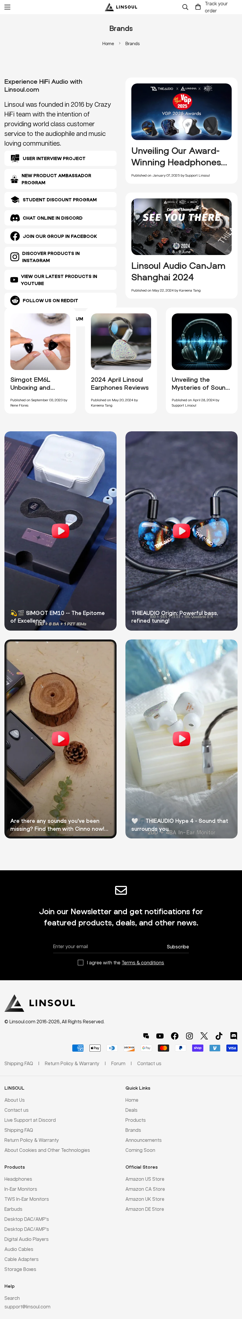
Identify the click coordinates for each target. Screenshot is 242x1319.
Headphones (18, 1179)
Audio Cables (18, 1249)
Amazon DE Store (144, 1209)
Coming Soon (140, 1150)
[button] (198, 7)
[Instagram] (189, 1036)
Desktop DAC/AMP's (26, 1219)
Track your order (216, 7)
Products (135, 1120)
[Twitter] (204, 1036)
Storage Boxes (20, 1269)
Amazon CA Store (145, 1189)
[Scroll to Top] (230, 1287)
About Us (14, 1100)
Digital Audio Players (26, 1239)
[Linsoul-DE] (121, 7)
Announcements (143, 1140)
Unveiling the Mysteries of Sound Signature (201, 387)
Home (108, 43)
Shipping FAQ (18, 1130)
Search (12, 1298)
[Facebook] (175, 1036)
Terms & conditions (143, 962)
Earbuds (13, 1209)
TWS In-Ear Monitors (26, 1199)
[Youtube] (160, 1036)
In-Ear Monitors (20, 1189)
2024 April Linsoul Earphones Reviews (120, 383)
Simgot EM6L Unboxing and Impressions (30, 387)
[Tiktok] (219, 1036)
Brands (133, 1130)
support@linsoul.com (27, 1306)
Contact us (16, 1110)
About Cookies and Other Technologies (47, 1150)
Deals (131, 1110)
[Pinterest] (146, 1036)
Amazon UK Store (144, 1199)
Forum (118, 1063)
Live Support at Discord (30, 1120)
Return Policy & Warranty (31, 1140)
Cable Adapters (21, 1259)
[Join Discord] (234, 1036)
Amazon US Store (144, 1179)
